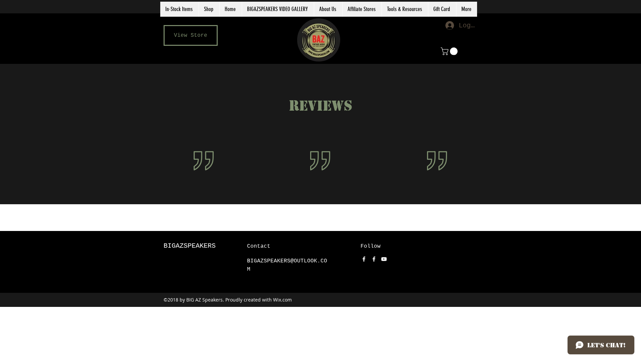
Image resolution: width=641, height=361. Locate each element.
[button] (362, 9)
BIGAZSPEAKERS (190, 246)
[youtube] (384, 259)
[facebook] (364, 259)
